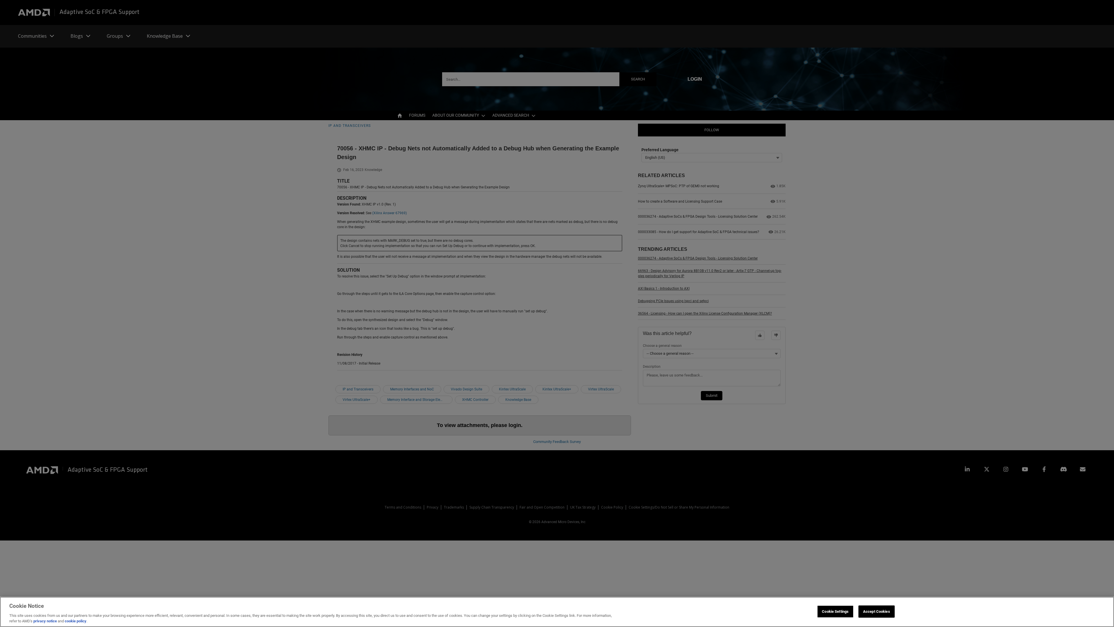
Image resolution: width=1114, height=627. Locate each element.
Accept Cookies (876, 611)
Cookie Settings (835, 611)
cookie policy (75, 621)
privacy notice (45, 621)
